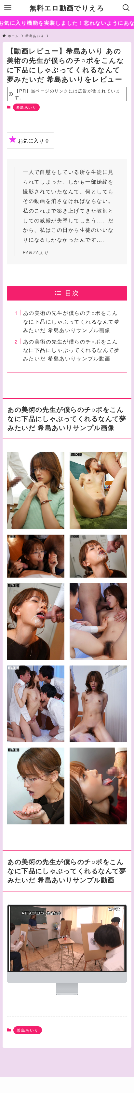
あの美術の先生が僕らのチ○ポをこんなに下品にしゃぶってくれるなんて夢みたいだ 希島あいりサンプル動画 (71, 349)
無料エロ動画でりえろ (67, 8)
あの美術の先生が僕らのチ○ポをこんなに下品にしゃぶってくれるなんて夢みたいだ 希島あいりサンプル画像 (71, 321)
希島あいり (26, 107)
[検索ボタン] (126, 8)
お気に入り (33, 140)
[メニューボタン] (8, 8)
